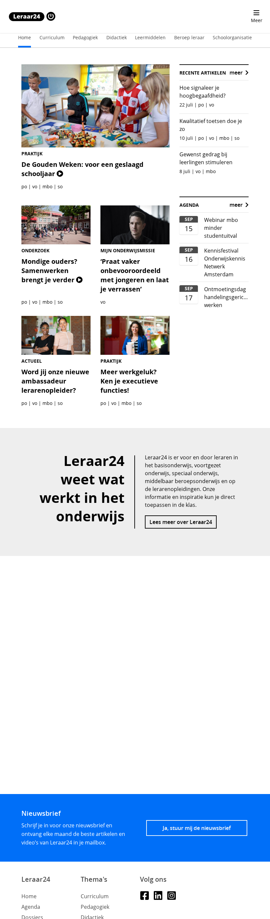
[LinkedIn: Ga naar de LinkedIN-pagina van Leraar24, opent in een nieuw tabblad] (157, 895)
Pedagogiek (85, 37)
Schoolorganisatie (232, 37)
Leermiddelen (150, 37)
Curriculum (52, 37)
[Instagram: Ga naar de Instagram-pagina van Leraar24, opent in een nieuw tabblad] (171, 895)
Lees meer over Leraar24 (180, 522)
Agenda (30, 906)
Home (24, 37)
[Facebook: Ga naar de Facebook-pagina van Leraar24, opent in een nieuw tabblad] (144, 895)
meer (237, 72)
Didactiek (116, 37)
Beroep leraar (189, 37)
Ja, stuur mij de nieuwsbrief (197, 828)
